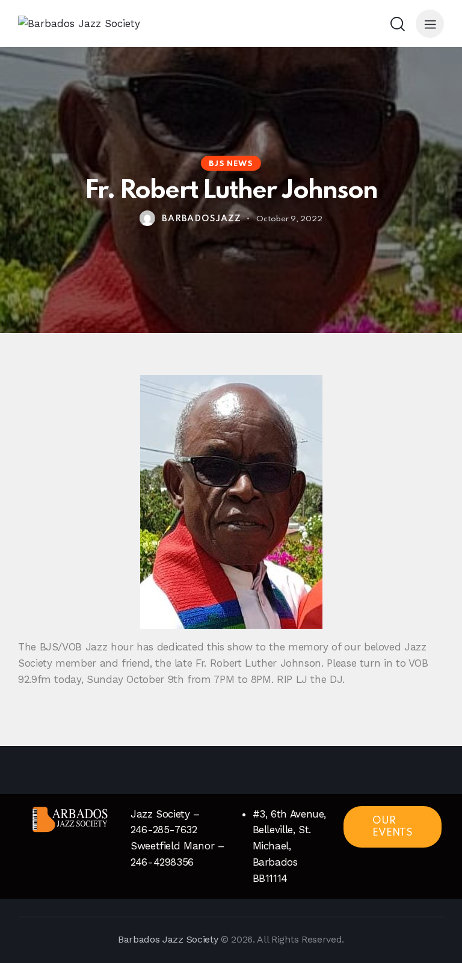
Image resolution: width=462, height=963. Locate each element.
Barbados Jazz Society (168, 939)
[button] (430, 24)
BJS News (231, 164)
